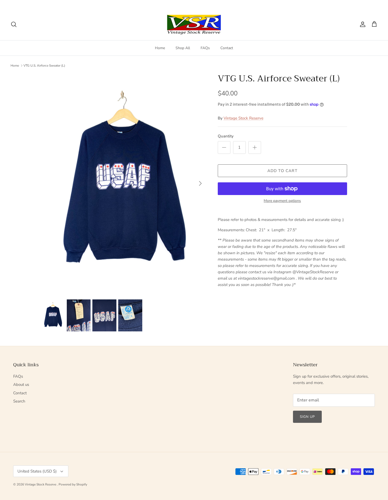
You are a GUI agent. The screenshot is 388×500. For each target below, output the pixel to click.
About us (21, 384)
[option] (123, 183)
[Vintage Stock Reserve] (194, 24)
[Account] (361, 24)
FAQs (205, 47)
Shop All (183, 47)
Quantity (226, 136)
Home (160, 47)
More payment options (282, 201)
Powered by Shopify (73, 484)
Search (19, 401)
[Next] (200, 183)
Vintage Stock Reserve (243, 118)
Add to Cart (282, 170)
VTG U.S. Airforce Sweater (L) (44, 65)
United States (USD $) (356, 4)
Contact (226, 47)
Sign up (307, 416)
